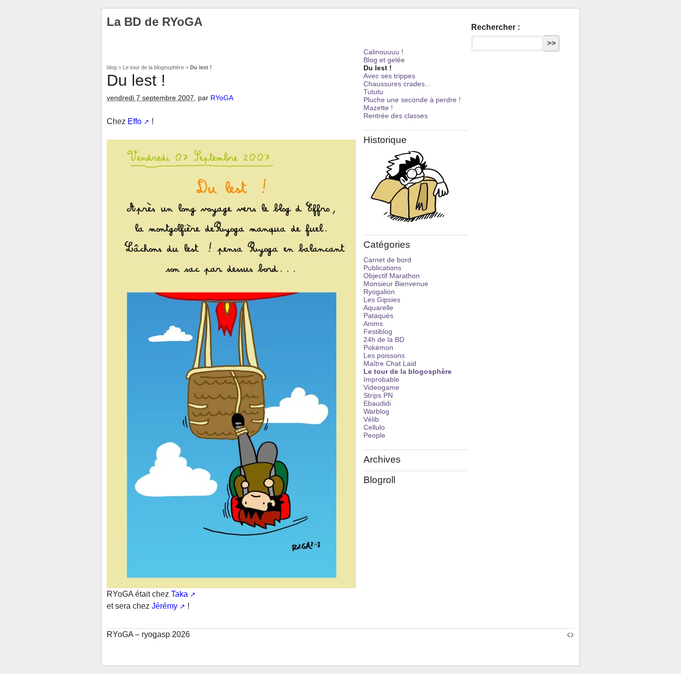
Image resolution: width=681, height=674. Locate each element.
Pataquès (378, 316)
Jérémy (164, 606)
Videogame (381, 387)
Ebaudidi (377, 403)
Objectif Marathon (391, 276)
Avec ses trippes (389, 76)
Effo (135, 121)
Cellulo (374, 427)
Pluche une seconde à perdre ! (412, 100)
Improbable (381, 379)
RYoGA (221, 98)
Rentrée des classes (395, 116)
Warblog (376, 411)
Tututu (373, 92)
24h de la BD (383, 339)
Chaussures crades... (397, 84)
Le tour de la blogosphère (153, 67)
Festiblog (377, 332)
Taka (179, 594)
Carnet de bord (387, 260)
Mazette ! (378, 108)
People (374, 435)
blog (112, 67)
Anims (373, 324)
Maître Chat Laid (389, 363)
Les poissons (384, 355)
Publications (382, 268)
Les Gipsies (381, 300)
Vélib (371, 419)
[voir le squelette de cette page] (570, 634)
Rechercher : (495, 27)
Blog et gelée (384, 60)
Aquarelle (378, 308)
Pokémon (378, 347)
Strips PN (378, 395)
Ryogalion (379, 292)
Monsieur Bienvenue (395, 284)
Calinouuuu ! (383, 52)
